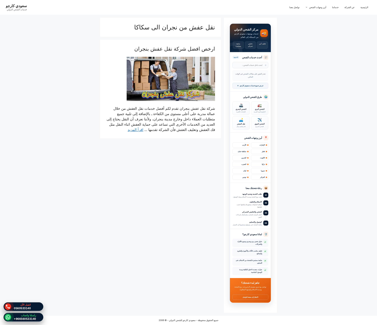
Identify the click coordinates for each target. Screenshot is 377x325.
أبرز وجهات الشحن (317, 7)
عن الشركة (349, 7)
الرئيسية (364, 7)
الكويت (262, 158)
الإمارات (262, 145)
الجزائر (262, 177)
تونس (244, 177)
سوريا (263, 171)
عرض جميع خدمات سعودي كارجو (250, 86)
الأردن (244, 145)
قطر (263, 151)
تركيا (263, 164)
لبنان (244, 171)
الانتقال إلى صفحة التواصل (250, 297)
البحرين (243, 158)
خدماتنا (335, 7)
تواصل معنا (294, 7)
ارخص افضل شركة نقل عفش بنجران (174, 49)
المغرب (243, 164)
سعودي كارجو (16, 6)
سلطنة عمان (242, 151)
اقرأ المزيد (135, 130)
